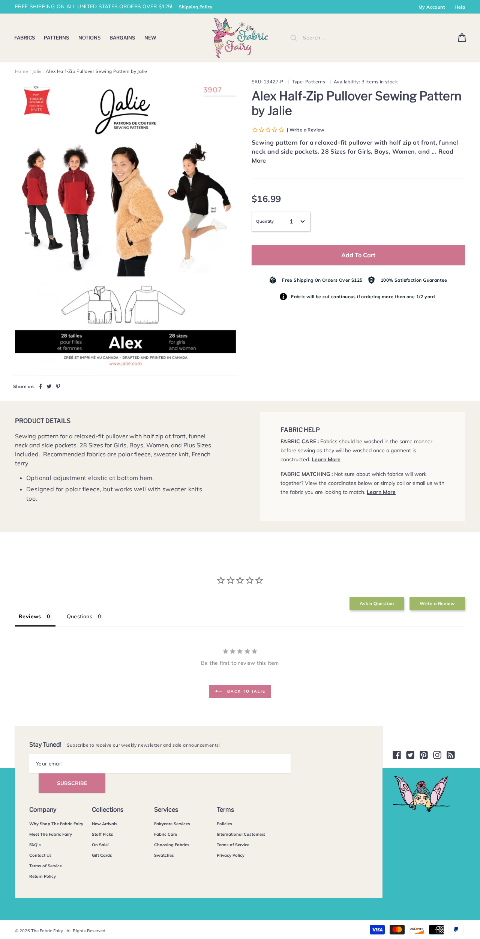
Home (21, 71)
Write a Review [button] (437, 603)
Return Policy (42, 876)
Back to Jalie (245, 690)
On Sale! (100, 844)
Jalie (37, 71)
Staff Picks (102, 834)
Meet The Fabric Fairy (50, 834)
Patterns (56, 38)
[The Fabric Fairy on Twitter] (410, 755)
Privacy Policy (230, 855)
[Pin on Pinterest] (58, 386)
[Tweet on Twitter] (49, 386)
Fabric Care (165, 834)
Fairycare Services (172, 823)
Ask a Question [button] (377, 603)
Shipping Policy (195, 6)
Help (459, 7)
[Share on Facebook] (40, 386)
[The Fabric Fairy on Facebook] (397, 755)
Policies (224, 823)
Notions (89, 38)
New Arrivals (104, 823)
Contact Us (40, 855)
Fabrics (24, 38)
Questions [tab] (80, 616)
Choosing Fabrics (171, 844)
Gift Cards (102, 855)
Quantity (265, 221)
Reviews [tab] (30, 616)
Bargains (122, 38)
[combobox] (367, 37)
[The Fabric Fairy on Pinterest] (424, 755)
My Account (431, 7)
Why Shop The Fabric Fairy (56, 823)
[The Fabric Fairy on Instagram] (437, 755)
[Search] (294, 37)
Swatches (164, 855)
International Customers (241, 834)
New (150, 38)
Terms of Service (45, 865)
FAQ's (35, 844)
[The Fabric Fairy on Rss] (451, 755)
